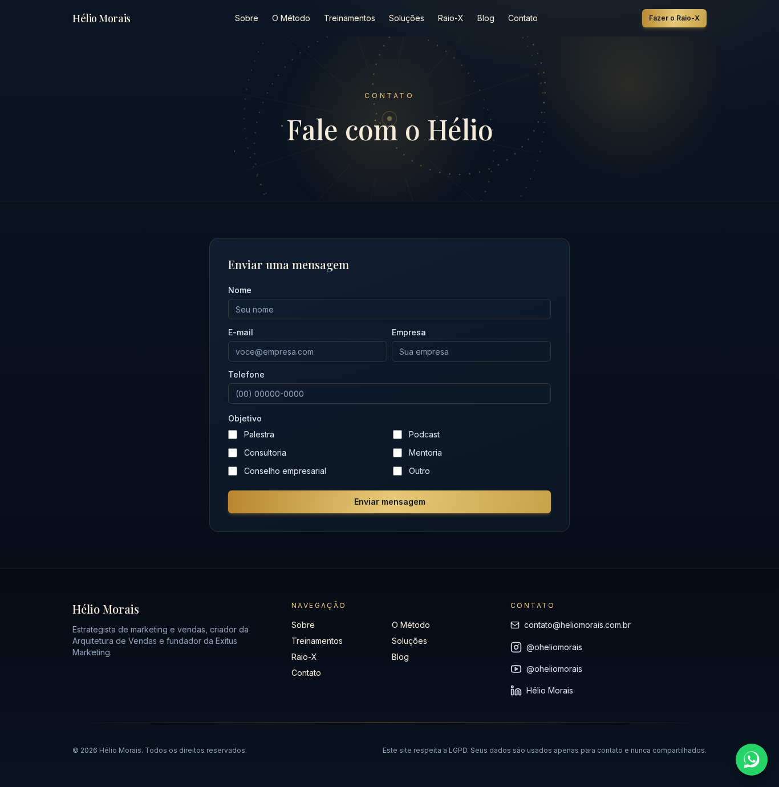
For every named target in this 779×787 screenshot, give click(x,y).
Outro (419, 471)
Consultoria (265, 452)
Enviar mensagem (389, 501)
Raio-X (451, 18)
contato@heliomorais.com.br (577, 625)
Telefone (246, 375)
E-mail (240, 332)
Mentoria (425, 452)
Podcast (424, 434)
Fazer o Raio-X (674, 18)
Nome (239, 290)
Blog (485, 18)
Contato (523, 18)
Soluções (406, 18)
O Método (291, 18)
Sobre (246, 18)
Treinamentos (349, 18)
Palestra (259, 434)
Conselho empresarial (285, 471)
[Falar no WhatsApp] (752, 760)
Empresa (409, 332)
